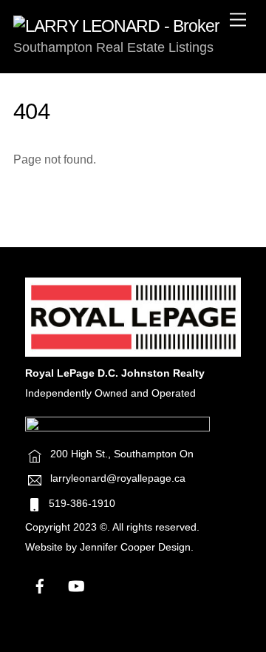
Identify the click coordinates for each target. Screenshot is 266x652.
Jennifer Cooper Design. (137, 547)
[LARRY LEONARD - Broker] (116, 26)
